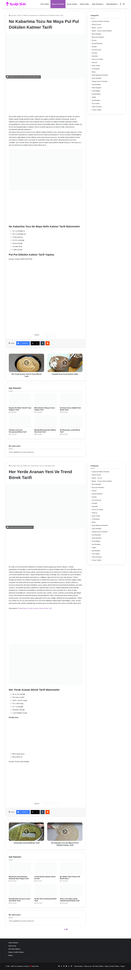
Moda (94, 72)
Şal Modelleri (96, 100)
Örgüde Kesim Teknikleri (100, 81)
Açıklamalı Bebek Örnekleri (100, 21)
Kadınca (94, 62)
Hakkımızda (12, 946)
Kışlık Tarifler (84, 4)
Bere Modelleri (96, 34)
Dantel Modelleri (97, 43)
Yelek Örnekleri (97, 4)
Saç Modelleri (96, 94)
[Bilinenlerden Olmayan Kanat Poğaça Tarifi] (45, 399)
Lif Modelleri (96, 69)
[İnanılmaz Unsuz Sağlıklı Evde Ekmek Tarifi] (71, 399)
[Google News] (49, 335)
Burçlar (94, 40)
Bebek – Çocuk (97, 27)
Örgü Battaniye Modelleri (100, 75)
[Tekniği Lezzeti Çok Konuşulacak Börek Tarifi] (20, 421)
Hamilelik (95, 56)
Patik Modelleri (96, 87)
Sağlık (94, 97)
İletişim (10, 955)
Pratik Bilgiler (96, 91)
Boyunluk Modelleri (98, 37)
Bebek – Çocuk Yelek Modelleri (102, 31)
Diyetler (94, 46)
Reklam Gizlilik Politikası (16, 952)
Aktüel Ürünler (96, 24)
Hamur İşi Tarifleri (58, 4)
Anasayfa (13, 15)
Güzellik (94, 53)
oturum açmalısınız (28, 452)
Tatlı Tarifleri (44, 4)
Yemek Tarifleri (72, 4)
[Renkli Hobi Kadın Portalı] (17, 4)
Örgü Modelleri (111, 4)
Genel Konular (96, 50)
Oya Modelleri (96, 84)
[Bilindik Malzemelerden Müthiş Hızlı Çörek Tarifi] (45, 421)
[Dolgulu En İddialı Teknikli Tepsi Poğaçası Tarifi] (20, 399)
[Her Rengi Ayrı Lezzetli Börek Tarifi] (71, 421)
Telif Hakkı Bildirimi (14, 949)
